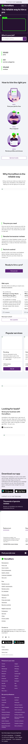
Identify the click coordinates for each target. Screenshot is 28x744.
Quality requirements (7, 586)
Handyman (17, 702)
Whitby (3, 688)
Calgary (16, 663)
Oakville (3, 683)
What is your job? (8, 35)
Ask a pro (4, 577)
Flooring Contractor (6, 723)
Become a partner (6, 605)
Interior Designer (5, 707)
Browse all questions (7, 287)
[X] (9, 637)
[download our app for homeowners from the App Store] (20, 491)
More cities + (4, 690)
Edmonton (17, 666)
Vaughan (16, 678)
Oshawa (3, 676)
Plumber (3, 697)
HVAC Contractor (18, 709)
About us (4, 597)
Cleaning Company (6, 712)
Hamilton (16, 671)
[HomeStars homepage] (9, 6)
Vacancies (4, 602)
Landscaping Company (20, 712)
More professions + (19, 725)
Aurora (16, 688)
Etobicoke (4, 678)
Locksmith (4, 702)
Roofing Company (18, 714)
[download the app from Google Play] (19, 642)
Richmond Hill (5, 681)
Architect (17, 700)
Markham (17, 676)
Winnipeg (17, 668)
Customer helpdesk (7, 575)
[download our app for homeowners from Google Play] (7, 491)
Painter (3, 709)
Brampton (4, 673)
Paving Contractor (6, 714)
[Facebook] (3, 637)
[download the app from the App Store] (7, 642)
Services (4, 613)
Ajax (15, 683)
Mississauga (4, 668)
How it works (5, 568)
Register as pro (5, 584)
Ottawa (3, 666)
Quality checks (5, 572)
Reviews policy (5, 589)
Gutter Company (5, 721)
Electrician (17, 697)
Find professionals (6, 570)
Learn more (8, 359)
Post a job (4, 565)
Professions (5, 611)
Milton (16, 685)
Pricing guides (5, 618)
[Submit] (24, 38)
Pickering (4, 685)
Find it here (18, 496)
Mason (3, 704)
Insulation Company (19, 723)
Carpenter (4, 700)
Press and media (6, 600)
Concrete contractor (19, 721)
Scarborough (17, 673)
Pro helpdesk (5, 591)
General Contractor (19, 707)
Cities (3, 616)
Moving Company (18, 704)
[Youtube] (6, 637)
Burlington (17, 681)
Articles (4, 621)
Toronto (3, 663)
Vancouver (4, 671)
